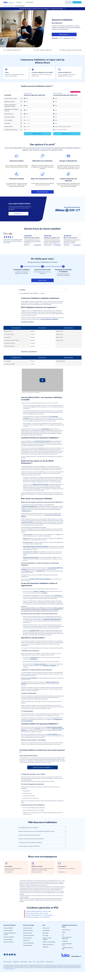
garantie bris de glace (27, 522)
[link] (77, 2)
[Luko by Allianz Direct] (8, 2)
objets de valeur (58, 608)
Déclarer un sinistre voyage (49, 942)
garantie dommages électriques (52, 619)
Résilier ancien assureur (48, 944)
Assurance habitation (8, 928)
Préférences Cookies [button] (7, 961)
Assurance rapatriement (28, 943)
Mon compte (45, 935)
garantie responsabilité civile (29, 506)
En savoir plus (37, 245)
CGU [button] (34, 961)
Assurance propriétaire (9, 937)
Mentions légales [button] (23, 961)
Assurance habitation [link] (20, 6)
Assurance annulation (28, 930)
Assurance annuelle (27, 933)
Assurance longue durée (28, 935)
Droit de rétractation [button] (40, 961)
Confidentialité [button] (16, 961)
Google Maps (9, 241)
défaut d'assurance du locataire (40, 484)
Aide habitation (46, 930)
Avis (63, 934)
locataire (35, 591)
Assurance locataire (8, 930)
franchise (33, 657)
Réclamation (45, 947)
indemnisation (34, 659)
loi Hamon (38, 728)
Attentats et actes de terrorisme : (31, 557)
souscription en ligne (34, 630)
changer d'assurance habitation (54, 727)
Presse (63, 932)
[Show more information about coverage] (21, 98)
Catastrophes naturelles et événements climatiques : (36, 546)
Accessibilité (65, 941)
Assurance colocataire (9, 942)
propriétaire (42, 591)
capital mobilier (45, 429)
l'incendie (27, 571)
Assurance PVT (26, 940)
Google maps (67, 38)
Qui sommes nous (66, 929)
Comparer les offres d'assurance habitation (39, 579)
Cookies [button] (29, 961)
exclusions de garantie (39, 664)
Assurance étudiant (8, 939)
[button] (20, 2)
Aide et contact (46, 928)
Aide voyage (45, 933)
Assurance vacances (27, 928)
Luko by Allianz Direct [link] (8, 6)
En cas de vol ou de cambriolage (29, 678)
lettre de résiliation (53, 734)
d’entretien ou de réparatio (49, 665)
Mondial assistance (27, 945)
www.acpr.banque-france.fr (9, 968)
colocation (44, 593)
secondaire (57, 595)
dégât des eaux (26, 511)
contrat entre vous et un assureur (42, 441)
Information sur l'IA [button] (49, 961)
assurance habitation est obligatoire (49, 319)
